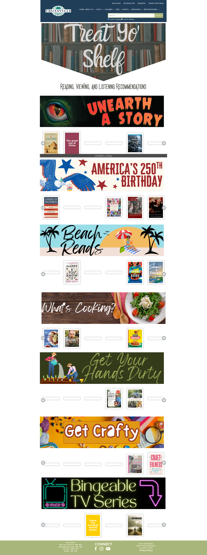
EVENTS (126, 9)
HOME (81, 9)
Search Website (128, 19)
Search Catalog (115, 19)
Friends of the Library (156, 3)
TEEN (117, 9)
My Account (116, 3)
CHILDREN (109, 9)
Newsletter (142, 3)
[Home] (58, 10)
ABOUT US (89, 9)
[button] (43, 143)
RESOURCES (136, 9)
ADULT (99, 9)
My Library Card (129, 3)
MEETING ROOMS (151, 9)
